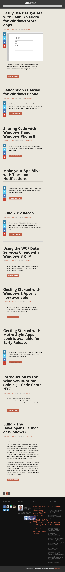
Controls (43, 506)
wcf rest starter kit (37, 526)
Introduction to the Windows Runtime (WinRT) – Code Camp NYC (22, 382)
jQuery (42, 512)
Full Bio (30, 522)
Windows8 (37, 529)
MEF (43, 515)
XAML (38, 533)
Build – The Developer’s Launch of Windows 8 (21, 428)
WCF (44, 524)
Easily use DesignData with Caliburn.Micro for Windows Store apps (23, 19)
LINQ (34, 515)
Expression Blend (37, 508)
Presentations (40, 519)
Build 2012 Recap (18, 213)
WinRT (35, 531)
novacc (34, 517)
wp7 (39, 531)
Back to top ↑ (57, 568)
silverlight (41, 522)
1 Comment (28, 260)
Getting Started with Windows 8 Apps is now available (21, 293)
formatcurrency (38, 511)
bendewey (7, 29)
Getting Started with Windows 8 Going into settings (54, 524)
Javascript (35, 513)
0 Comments (27, 29)
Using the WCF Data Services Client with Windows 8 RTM (21, 252)
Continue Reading (13, 76)
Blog (13, 29)
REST (35, 522)
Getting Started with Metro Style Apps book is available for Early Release (21, 336)
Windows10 (43, 529)
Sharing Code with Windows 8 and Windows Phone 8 (19, 132)
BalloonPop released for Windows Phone (21, 92)
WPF (42, 531)
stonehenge (37, 524)
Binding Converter (37, 506)
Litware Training (38, 515)
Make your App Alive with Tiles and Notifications (22, 174)
